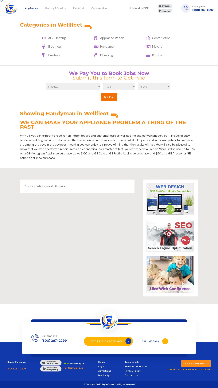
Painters (54, 55)
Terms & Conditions (136, 366)
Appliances (31, 8)
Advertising (104, 370)
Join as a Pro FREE (139, 8)
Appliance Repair (112, 38)
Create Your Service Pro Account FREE (189, 369)
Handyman (107, 47)
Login (101, 366)
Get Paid (109, 97)
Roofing (157, 55)
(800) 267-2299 (203, 10)
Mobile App (104, 375)
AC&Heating (57, 38)
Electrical (54, 47)
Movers (157, 47)
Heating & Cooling (55, 8)
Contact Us (131, 375)
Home (101, 362)
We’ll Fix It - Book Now (107, 341)
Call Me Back (151, 341)
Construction (161, 38)
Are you (196, 363)
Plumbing (106, 55)
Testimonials (132, 362)
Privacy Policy (132, 370)
